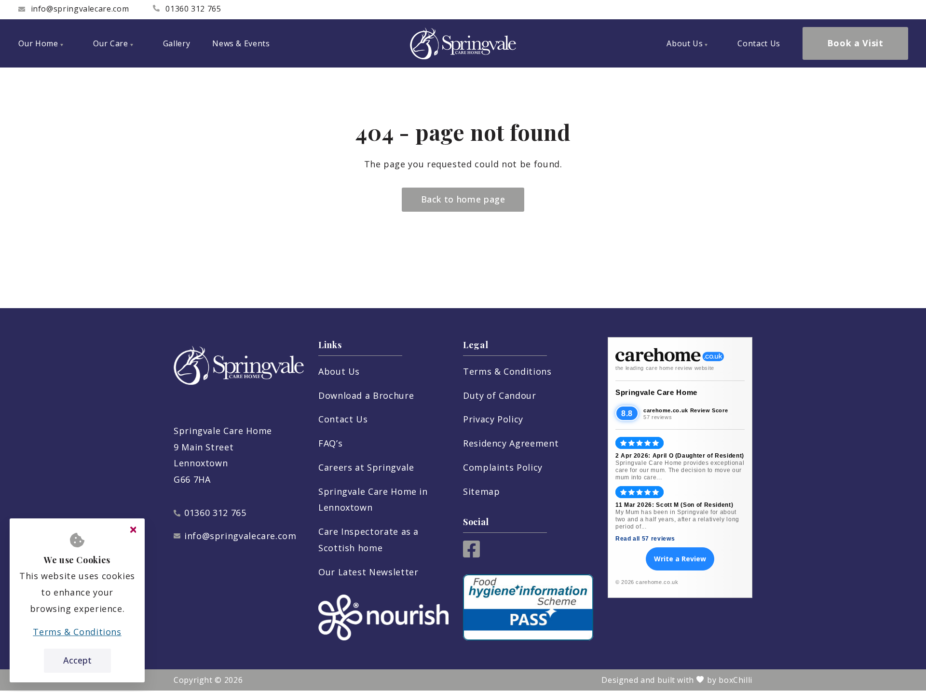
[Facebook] (471, 554)
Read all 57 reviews (645, 538)
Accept (77, 660)
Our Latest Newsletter (368, 572)
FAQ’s (330, 443)
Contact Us (343, 419)
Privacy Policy (493, 419)
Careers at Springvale (366, 467)
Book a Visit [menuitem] (855, 43)
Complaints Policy (503, 467)
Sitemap (481, 491)
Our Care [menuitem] (110, 43)
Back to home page (463, 199)
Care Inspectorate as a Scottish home (368, 540)
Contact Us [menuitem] (758, 43)
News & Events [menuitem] (241, 43)
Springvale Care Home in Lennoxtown (373, 500)
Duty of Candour (499, 395)
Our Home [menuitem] (38, 43)
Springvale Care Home (656, 392)
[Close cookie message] (133, 530)
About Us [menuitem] (685, 43)
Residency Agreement (510, 443)
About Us (339, 371)
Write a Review (680, 558)
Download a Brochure (366, 395)
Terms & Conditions (507, 371)
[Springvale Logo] (463, 43)
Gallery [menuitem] (176, 43)
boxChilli (735, 680)
